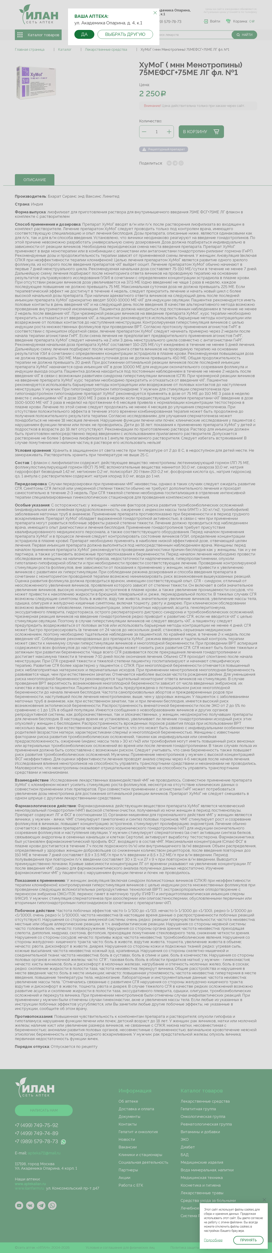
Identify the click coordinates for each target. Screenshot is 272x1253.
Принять (248, 1240)
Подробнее (213, 1240)
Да (84, 34)
